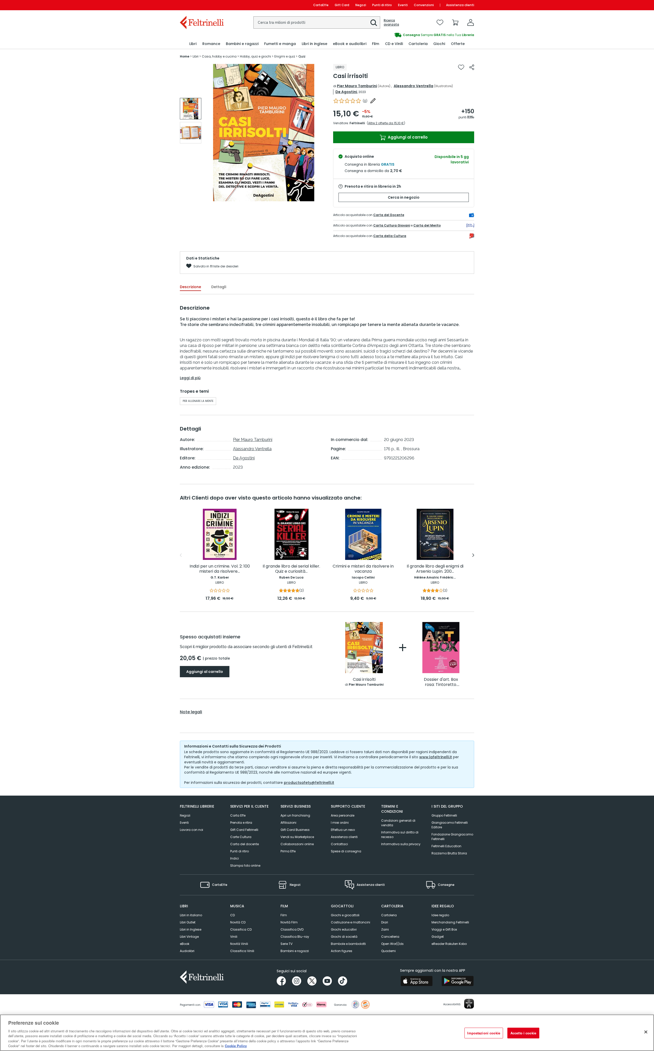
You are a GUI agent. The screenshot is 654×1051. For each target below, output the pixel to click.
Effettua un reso (343, 830)
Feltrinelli (357, 123)
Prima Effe (288, 851)
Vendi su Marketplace (297, 837)
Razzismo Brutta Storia (449, 853)
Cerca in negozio (403, 197)
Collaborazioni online (297, 844)
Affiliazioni (288, 822)
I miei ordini (340, 822)
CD (232, 915)
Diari (384, 922)
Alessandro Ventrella (413, 85)
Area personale (342, 815)
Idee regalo (440, 915)
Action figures (341, 951)
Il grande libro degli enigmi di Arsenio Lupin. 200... (435, 569)
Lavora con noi (191, 830)
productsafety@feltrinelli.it (309, 782)
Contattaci (339, 844)
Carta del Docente (388, 215)
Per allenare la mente (198, 401)
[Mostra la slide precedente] (180, 555)
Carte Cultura (240, 837)
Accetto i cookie (523, 1033)
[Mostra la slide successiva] (473, 555)
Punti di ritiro (382, 5)
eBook (184, 944)
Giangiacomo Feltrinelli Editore (449, 824)
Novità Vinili (239, 944)
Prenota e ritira (241, 822)
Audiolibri (187, 951)
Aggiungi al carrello (407, 137)
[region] (327, 1032)
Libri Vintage (189, 936)
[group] (400, 35)
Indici (234, 858)
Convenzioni (424, 5)
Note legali (191, 712)
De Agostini (346, 91)
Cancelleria (390, 936)
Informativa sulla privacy (401, 844)
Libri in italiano (191, 915)
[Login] (470, 22)
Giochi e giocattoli (345, 915)
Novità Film (289, 922)
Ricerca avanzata (391, 22)
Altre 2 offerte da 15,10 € (386, 123)
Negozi (360, 5)
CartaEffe (321, 5)
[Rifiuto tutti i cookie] (645, 1032)
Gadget (437, 936)
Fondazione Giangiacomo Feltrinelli (452, 836)
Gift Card (342, 5)
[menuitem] (193, 44)
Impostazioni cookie (483, 1033)
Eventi (403, 5)
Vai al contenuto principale (201, 5)
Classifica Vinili (242, 951)
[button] (373, 22)
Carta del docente (244, 844)
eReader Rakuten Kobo (449, 944)
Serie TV (287, 944)
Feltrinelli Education (446, 846)
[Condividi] (471, 67)
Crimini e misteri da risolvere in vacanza (363, 569)
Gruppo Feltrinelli (444, 815)
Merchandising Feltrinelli (450, 922)
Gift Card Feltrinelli (244, 830)
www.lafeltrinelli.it (435, 757)
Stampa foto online (245, 865)
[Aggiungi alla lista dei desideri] (461, 67)
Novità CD (238, 922)
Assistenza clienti (460, 5)
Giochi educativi (344, 929)
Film (284, 915)
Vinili (233, 936)
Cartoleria (389, 915)
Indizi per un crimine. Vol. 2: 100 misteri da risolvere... (220, 569)
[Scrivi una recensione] (373, 101)
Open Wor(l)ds (392, 944)
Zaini (385, 929)
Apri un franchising (295, 815)
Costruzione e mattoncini (350, 922)
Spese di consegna (346, 851)
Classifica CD (241, 929)
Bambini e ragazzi (295, 951)
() (365, 101)
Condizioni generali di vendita (398, 822)
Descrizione (190, 286)
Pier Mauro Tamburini (357, 85)
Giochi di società (344, 936)
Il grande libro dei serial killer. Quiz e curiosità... (291, 569)
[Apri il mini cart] (455, 22)
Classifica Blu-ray (295, 936)
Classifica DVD (292, 929)
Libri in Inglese (190, 929)
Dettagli (218, 286)
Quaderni (388, 951)
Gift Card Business (295, 830)
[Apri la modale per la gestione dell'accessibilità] (469, 1004)
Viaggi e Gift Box (444, 929)
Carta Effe (238, 815)
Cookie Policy (236, 1045)
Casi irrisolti (364, 679)
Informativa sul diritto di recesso (399, 834)
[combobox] (316, 22)
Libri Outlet (187, 922)
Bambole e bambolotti (348, 944)
